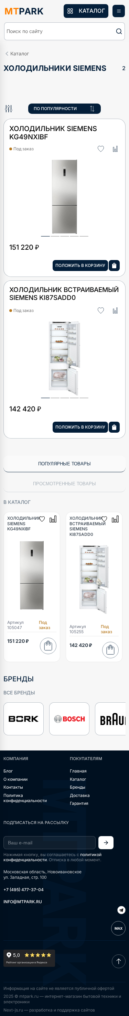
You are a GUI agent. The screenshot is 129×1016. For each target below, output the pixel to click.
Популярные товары (64, 463)
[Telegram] (121, 911)
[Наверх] (119, 961)
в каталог (17, 502)
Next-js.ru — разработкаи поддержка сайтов (49, 1010)
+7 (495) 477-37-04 (23, 889)
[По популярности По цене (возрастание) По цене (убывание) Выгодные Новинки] (64, 109)
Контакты (13, 787)
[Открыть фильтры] (8, 109)
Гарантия (79, 803)
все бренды (19, 692)
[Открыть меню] (118, 11)
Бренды (77, 787)
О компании (15, 779)
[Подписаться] (106, 842)
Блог (8, 771)
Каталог (78, 779)
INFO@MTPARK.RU (22, 901)
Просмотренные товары (64, 483)
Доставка (80, 795)
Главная (78, 771)
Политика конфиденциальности (25, 798)
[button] (64, 31)
